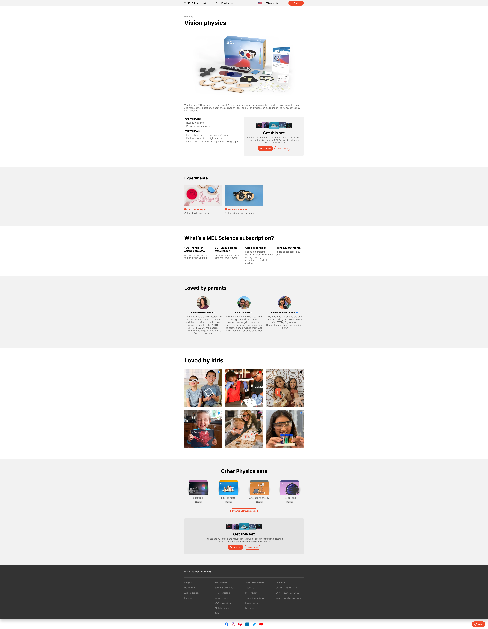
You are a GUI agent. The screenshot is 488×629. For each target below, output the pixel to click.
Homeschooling (222, 593)
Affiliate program (223, 608)
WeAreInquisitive (223, 603)
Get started (265, 148)
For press (249, 608)
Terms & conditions (254, 598)
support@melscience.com (288, 598)
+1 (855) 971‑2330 (290, 593)
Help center (189, 587)
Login (283, 3)
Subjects (206, 3)
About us (249, 587)
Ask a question (191, 593)
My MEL (188, 598)
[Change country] (260, 3)
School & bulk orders (224, 3)
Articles (218, 613)
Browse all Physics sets (244, 511)
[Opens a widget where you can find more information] (478, 624)
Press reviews (251, 593)
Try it (296, 3)
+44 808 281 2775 (289, 587)
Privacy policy (252, 603)
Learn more (282, 148)
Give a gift (273, 3)
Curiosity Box (221, 598)
